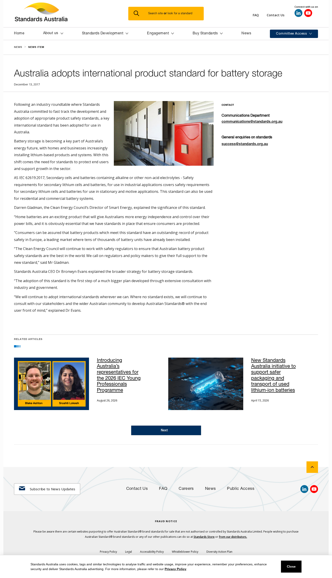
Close (291, 566)
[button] (169, 14)
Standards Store (204, 537)
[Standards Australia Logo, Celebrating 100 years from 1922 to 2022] (71, 13)
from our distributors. (233, 537)
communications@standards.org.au (252, 122)
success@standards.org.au (245, 144)
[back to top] (312, 467)
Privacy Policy (175, 569)
